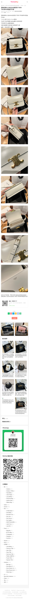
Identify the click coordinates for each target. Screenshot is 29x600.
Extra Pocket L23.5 (10, 570)
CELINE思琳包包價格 (7, 592)
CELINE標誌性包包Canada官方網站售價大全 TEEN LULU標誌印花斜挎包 (20, 375)
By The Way (9, 532)
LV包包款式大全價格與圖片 (7, 593)
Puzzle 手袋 (9, 558)
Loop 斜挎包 (9, 496)
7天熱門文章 (13, 590)
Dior (5, 508)
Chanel (5, 506)
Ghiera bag (8, 572)
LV (4, 574)
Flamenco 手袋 (9, 548)
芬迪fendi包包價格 (11, 595)
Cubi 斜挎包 (9, 546)
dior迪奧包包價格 (15, 592)
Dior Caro (8, 516)
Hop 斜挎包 (8, 492)
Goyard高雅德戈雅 (22, 592)
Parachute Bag (9, 498)
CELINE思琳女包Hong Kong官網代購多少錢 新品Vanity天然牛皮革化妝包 (8, 401)
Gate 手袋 (8, 550)
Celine (22, 5)
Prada (5, 578)
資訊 (5, 582)
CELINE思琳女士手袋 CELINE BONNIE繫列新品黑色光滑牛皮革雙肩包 (21, 355)
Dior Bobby (8, 512)
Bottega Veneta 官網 (20, 590)
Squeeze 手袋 (9, 560)
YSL (5, 580)
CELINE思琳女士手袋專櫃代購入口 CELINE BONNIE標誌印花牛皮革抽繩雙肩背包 (8, 356)
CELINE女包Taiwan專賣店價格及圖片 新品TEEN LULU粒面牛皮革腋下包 (8, 393)
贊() (14, 318)
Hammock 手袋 (9, 554)
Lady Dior (8, 526)
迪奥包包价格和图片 (18, 11)
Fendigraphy (9, 534)
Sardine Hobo (9, 500)
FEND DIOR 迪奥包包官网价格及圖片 (12, 5)
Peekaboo (8, 536)
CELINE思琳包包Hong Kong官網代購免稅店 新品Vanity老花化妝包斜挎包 (20, 412)
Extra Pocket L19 (10, 568)
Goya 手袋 (8, 552)
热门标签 (25, 593)
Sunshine (8, 538)
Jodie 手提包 (9, 494)
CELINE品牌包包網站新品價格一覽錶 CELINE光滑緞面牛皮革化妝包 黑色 (21, 393)
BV (4, 487)
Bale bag (8, 564)
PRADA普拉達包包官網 (18, 593)
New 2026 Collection (8, 576)
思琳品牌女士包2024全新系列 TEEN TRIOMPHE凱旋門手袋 (14, 296)
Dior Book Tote (9, 514)
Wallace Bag (9, 502)
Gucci (5, 542)
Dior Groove (9, 518)
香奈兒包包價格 (18, 595)
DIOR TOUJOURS (10, 522)
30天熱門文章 (7, 590)
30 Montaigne (9, 510)
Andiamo (8, 489)
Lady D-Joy (8, 524)
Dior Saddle (9, 520)
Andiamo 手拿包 (10, 491)
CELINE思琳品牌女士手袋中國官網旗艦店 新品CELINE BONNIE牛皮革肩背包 (8, 375)
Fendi (5, 528)
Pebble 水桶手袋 (10, 556)
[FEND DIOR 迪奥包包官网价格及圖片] (14, 2)
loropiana (6, 562)
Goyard (5, 540)
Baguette (8, 530)
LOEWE (5, 544)
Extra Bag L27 (9, 566)
